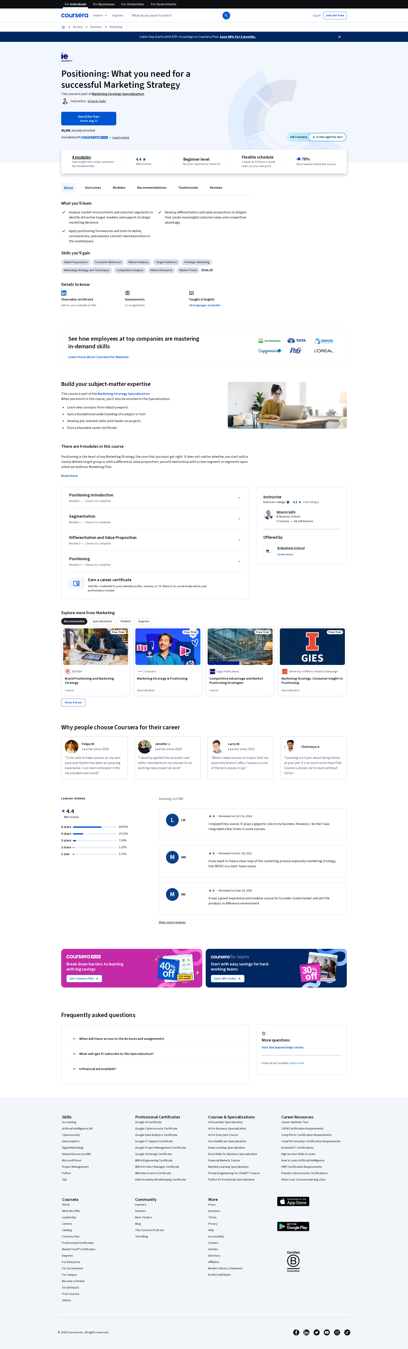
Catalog (67, 1230)
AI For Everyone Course (223, 1135)
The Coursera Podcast (149, 1230)
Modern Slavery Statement (225, 1268)
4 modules (81, 157)
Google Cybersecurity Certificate (156, 1129)
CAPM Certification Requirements (302, 1129)
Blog (138, 1224)
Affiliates (213, 1262)
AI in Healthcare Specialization (227, 1141)
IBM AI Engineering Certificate (154, 1160)
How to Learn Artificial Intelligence (302, 1160)
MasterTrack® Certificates (78, 1249)
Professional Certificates (78, 1243)
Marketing (116, 27)
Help (211, 1230)
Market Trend (188, 270)
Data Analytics (71, 1141)
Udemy (66, 1300)
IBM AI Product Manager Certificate (157, 1167)
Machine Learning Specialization (228, 1167)
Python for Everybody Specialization (231, 1180)
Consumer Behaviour (108, 262)
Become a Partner (73, 1281)
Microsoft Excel (71, 1160)
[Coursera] (74, 15)
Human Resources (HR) (76, 1154)
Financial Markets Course (224, 1160)
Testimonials (188, 187)
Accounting (69, 1122)
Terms (212, 1217)
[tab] (74, 621)
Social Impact (70, 1287)
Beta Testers (143, 1217)
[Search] (226, 15)
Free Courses (70, 1294)
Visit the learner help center (283, 1047)
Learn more (120, 137)
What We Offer (71, 1211)
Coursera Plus (71, 1236)
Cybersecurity (71, 1135)
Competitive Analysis (130, 270)
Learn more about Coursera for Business (98, 357)
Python (66, 1173)
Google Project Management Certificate (160, 1148)
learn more (297, 1063)
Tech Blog (141, 1236)
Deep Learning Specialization (226, 1148)
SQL (64, 1180)
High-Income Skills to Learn (298, 1154)
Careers (67, 1224)
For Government (72, 1268)
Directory (214, 1256)
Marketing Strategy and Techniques (86, 270)
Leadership (69, 1217)
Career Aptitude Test (294, 1122)
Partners (140, 1211)
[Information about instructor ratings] (288, 502)
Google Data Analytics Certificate (156, 1135)
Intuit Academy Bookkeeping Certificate (160, 1180)
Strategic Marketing (197, 262)
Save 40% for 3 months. (238, 36)
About (68, 187)
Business (96, 27)
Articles (213, 1249)
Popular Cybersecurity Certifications (304, 1173)
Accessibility (216, 1236)
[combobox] (171, 15)
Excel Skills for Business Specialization (232, 1154)
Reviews (216, 187)
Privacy (213, 1224)
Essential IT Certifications (297, 1148)
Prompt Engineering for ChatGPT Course (234, 1173)
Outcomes (93, 187)
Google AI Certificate (148, 1122)
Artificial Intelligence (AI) (77, 1129)
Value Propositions (76, 262)
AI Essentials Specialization (225, 1122)
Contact (213, 1243)
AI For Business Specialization (227, 1129)
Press (212, 1205)
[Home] (63, 27)
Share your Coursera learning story (303, 1180)
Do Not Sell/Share (219, 1275)
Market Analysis (139, 262)
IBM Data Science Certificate (153, 1173)
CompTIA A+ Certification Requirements (306, 1135)
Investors (214, 1211)
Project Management (75, 1167)
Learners (140, 1205)
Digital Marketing (72, 1148)
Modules (119, 187)
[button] (117, 15)
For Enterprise (71, 1262)
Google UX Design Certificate (153, 1154)
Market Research (161, 270)
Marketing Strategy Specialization (124, 393)
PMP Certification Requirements (301, 1167)
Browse (78, 27)
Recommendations (151, 187)
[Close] (339, 37)
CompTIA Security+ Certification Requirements (311, 1141)
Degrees (67, 1256)
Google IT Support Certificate (154, 1141)
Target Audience (166, 262)
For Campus (69, 1275)
